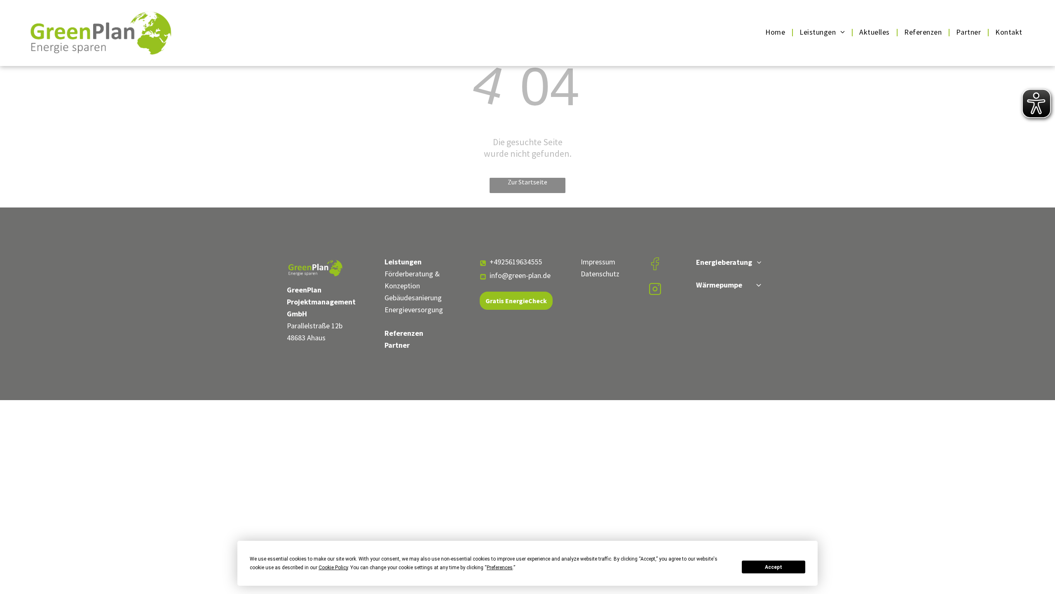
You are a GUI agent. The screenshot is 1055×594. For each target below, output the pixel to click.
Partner (397, 345)
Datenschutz (600, 273)
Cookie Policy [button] (333, 567)
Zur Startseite (527, 182)
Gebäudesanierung (413, 297)
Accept (773, 567)
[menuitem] (776, 32)
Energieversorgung (413, 309)
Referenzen (403, 333)
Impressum (598, 261)
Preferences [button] (500, 567)
